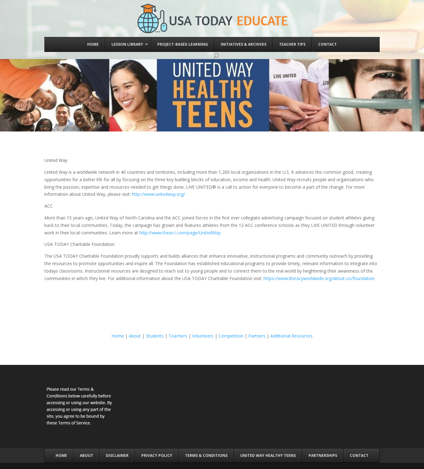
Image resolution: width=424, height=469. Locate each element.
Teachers (178, 336)
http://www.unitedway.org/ (158, 194)
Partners (256, 336)
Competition (231, 336)
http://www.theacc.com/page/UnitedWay (180, 233)
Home (117, 336)
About (135, 336)
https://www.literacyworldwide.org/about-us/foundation (319, 278)
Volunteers (203, 336)
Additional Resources (291, 336)
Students (155, 336)
